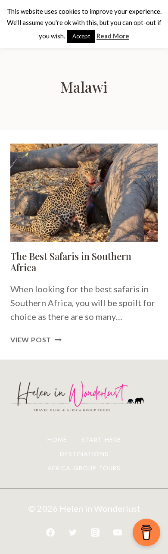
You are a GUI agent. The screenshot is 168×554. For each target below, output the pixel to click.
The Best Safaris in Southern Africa (70, 262)
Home (57, 439)
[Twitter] (72, 532)
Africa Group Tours (84, 468)
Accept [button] (81, 36)
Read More (112, 36)
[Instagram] (95, 532)
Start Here (101, 439)
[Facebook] (50, 532)
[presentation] (84, 193)
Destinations (84, 454)
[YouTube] (117, 532)
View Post (36, 339)
